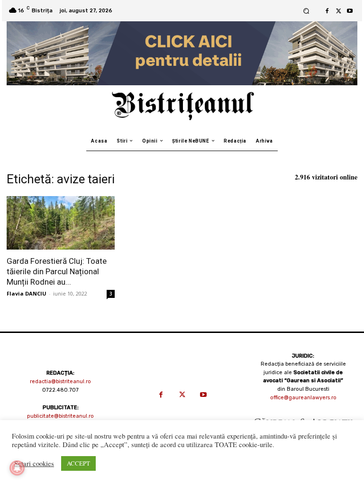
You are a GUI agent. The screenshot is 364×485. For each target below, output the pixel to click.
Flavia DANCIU (26, 293)
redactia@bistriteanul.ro (60, 381)
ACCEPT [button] (78, 463)
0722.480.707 (60, 390)
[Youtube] (349, 11)
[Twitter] (338, 11)
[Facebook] (327, 11)
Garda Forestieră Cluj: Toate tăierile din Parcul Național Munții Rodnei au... (57, 271)
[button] (306, 10)
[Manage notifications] (17, 468)
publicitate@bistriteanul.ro (60, 416)
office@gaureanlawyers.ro (303, 398)
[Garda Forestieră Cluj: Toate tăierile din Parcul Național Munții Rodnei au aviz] (61, 223)
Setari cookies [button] (34, 463)
